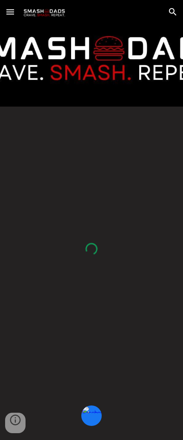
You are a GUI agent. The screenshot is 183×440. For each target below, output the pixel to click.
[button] (10, 11)
